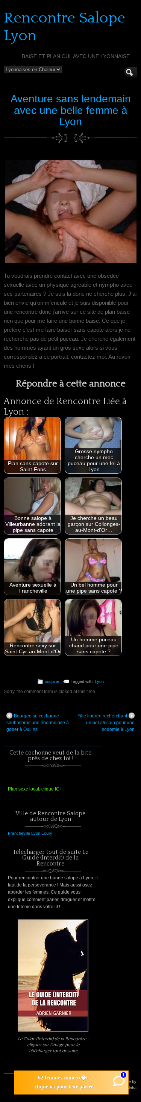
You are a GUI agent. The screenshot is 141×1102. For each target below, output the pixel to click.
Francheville (19, 833)
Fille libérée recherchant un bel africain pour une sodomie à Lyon (106, 722)
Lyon (99, 681)
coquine (52, 681)
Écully (46, 833)
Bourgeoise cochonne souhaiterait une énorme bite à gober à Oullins (37, 722)
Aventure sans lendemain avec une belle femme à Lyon (71, 110)
